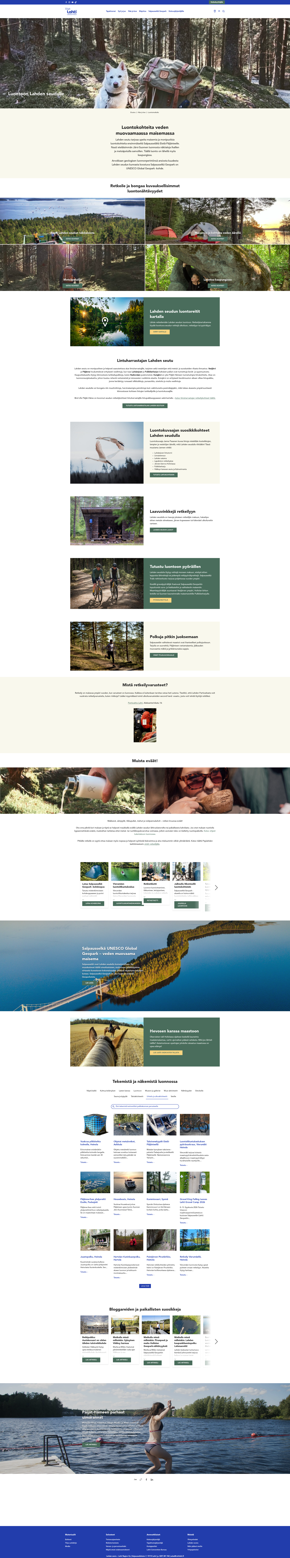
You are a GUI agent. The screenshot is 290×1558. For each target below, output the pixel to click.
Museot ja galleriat (152, 1091)
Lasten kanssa (124, 1091)
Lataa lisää (145, 1286)
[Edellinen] (73, 887)
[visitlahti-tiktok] (76, 2)
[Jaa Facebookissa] (146, 1479)
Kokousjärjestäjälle (176, 11)
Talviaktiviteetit (137, 1096)
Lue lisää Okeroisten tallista (166, 1052)
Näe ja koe (132, 11)
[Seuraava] (216, 887)
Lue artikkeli (91, 1360)
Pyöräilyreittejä (160, 600)
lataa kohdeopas (93, 903)
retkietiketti (152, 900)
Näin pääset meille (194, 1546)
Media (67, 1546)
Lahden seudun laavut (163, 530)
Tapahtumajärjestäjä (155, 1543)
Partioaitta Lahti (135, 703)
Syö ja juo (122, 11)
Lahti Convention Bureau (157, 1550)
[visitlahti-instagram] (69, 2)
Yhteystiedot (192, 1540)
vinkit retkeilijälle (152, 844)
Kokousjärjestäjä (153, 1540)
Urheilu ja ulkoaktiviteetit (157, 1096)
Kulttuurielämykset (107, 1091)
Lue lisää (89, 983)
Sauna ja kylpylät (120, 1096)
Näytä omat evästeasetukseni (118, 1550)
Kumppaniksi (152, 1546)
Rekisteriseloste (112, 1543)
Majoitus (142, 11)
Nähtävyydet (186, 1091)
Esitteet (68, 1540)
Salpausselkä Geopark (157, 11)
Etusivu (133, 112)
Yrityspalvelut (192, 1550)
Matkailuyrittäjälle (217, 2)
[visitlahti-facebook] (66, 2)
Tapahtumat (111, 11)
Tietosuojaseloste (113, 1540)
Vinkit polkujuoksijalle (163, 655)
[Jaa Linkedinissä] (152, 1479)
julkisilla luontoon (182, 905)
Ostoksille (199, 1091)
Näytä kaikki (92, 1091)
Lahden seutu (192, 1543)
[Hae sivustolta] (223, 11)
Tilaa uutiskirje (71, 1543)
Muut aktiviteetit (171, 1091)
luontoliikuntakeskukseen (128, 903)
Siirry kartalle (159, 332)
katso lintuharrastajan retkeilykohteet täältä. (195, 398)
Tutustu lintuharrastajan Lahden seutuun (145, 405)
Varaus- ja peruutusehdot (116, 1546)
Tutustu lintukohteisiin (163, 475)
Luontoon (138, 1091)
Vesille (173, 1096)
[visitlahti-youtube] (72, 2)
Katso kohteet (72, 239)
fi (219, 11)
